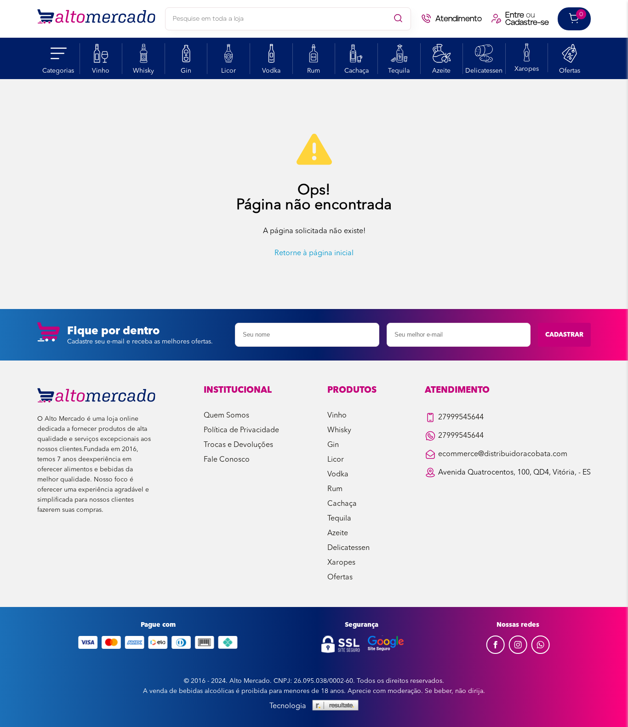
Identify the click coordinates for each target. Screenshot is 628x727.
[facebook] (495, 652)
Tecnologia (287, 706)
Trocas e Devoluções (238, 445)
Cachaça (356, 71)
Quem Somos (226, 415)
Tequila (399, 71)
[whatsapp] (540, 652)
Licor (228, 71)
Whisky (143, 71)
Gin (186, 71)
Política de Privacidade (241, 430)
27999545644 (461, 417)
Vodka (271, 71)
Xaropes (526, 69)
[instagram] (517, 652)
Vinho (100, 71)
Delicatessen (483, 71)
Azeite (441, 71)
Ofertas (569, 71)
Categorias (58, 71)
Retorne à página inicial (314, 253)
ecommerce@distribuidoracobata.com (502, 454)
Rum (313, 71)
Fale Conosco (227, 460)
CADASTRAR (564, 334)
